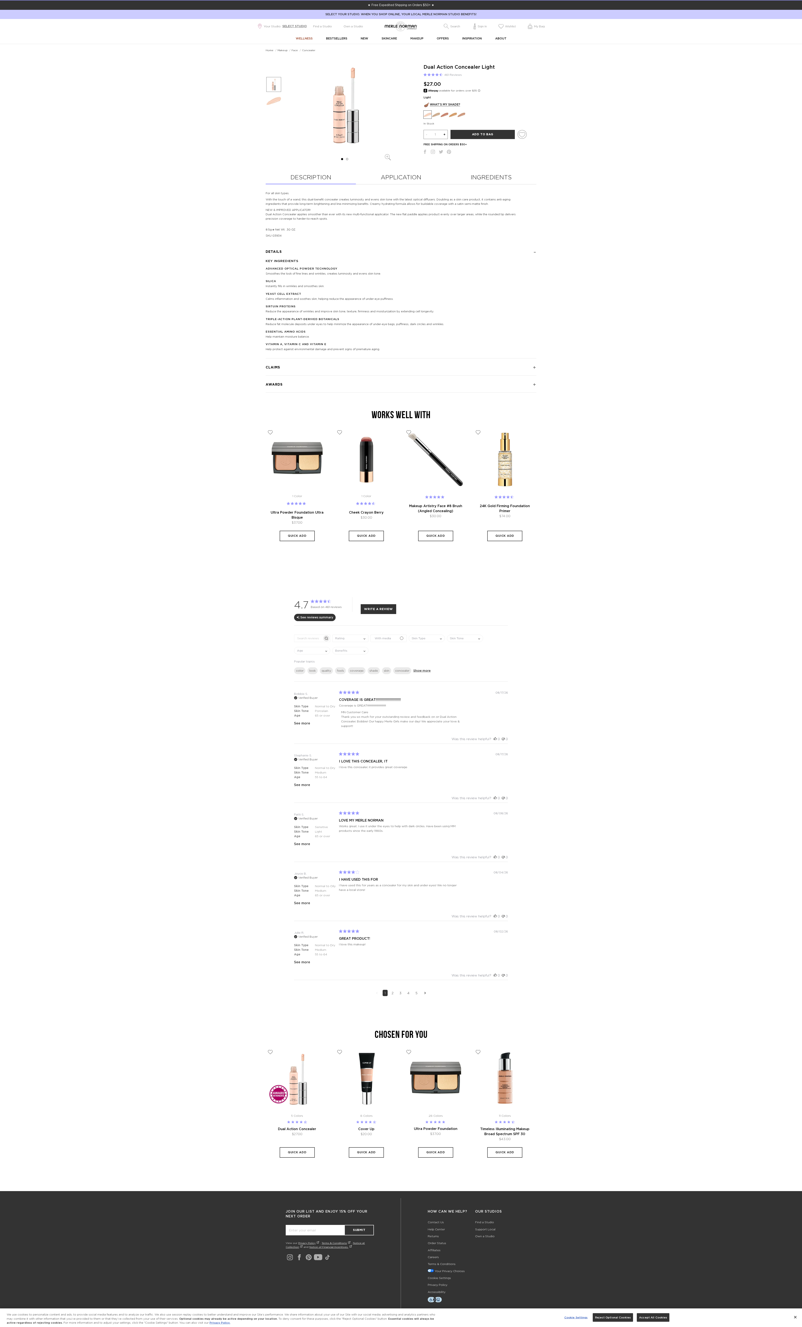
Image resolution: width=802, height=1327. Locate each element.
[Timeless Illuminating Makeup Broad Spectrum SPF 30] (505, 1078)
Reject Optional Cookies (613, 1317)
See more (302, 723)
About (500, 38)
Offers (443, 38)
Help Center (436, 1229)
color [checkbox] (299, 670)
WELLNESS (304, 38)
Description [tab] (311, 177)
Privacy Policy (307, 1243)
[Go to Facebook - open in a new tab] (299, 1257)
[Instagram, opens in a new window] (433, 153)
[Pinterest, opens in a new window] (449, 153)
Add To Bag (482, 134)
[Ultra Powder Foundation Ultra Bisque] (297, 459)
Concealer (308, 50)
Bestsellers (336, 38)
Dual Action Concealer (297, 1129)
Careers (433, 1257)
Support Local (485, 1229)
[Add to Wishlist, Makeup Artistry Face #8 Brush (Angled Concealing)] (408, 432)
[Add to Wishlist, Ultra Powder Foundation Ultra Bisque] (270, 432)
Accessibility (436, 1292)
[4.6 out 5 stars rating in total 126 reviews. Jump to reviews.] (505, 497)
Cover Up (366, 1129)
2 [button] (392, 993)
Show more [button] (422, 670)
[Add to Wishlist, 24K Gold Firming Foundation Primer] (478, 432)
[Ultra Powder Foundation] (435, 1078)
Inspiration (472, 38)
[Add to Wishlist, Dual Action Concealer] (270, 1052)
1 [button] (385, 993)
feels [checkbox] (340, 670)
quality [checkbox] (326, 670)
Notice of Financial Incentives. (328, 1246)
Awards (274, 384)
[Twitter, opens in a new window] (441, 153)
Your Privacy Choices (450, 1271)
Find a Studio (322, 26)
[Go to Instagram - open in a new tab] (290, 1257)
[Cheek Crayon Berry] (366, 459)
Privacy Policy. (219, 1322)
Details (274, 251)
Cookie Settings (439, 1278)
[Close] (795, 1317)
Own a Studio (353, 26)
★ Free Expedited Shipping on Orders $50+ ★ (401, 5)
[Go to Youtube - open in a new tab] (318, 1257)
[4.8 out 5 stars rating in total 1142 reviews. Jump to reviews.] (297, 503)
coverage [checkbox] (357, 670)
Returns (433, 1236)
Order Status (437, 1243)
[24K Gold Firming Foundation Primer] (505, 459)
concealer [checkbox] (402, 670)
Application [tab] (401, 177)
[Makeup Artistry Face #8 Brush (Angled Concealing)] (435, 459)
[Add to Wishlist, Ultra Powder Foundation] (408, 1052)
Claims (273, 367)
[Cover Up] (366, 1078)
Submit (359, 1230)
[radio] (427, 115)
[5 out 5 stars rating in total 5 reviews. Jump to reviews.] (435, 497)
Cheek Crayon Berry (366, 512)
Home (269, 50)
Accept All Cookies (653, 1317)
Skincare (389, 38)
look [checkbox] (312, 670)
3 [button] (400, 993)
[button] (452, 26)
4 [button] (408, 993)
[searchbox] (308, 638)
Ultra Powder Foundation (435, 1129)
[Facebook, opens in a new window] (425, 153)
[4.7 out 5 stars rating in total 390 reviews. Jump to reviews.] (366, 503)
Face (295, 50)
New (364, 38)
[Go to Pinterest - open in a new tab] (309, 1257)
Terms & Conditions (334, 1243)
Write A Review (378, 609)
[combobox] (350, 638)
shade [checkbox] (373, 670)
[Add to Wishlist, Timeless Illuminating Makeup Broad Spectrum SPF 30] (478, 1052)
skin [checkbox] (386, 670)
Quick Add (297, 536)
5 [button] (416, 993)
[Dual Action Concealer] (297, 1078)
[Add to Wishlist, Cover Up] (339, 1052)
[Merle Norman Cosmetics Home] (401, 26)
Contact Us (436, 1222)
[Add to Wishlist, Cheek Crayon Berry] (339, 432)
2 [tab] (347, 159)
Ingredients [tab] (491, 177)
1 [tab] (342, 159)
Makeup (416, 38)
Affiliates (434, 1250)
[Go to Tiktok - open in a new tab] (327, 1257)
